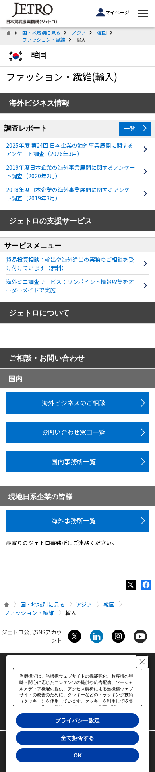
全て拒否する (77, 738)
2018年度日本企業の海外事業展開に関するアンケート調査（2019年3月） (70, 194)
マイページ (117, 12)
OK (78, 755)
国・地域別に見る (41, 32)
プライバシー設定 (77, 720)
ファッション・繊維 (43, 39)
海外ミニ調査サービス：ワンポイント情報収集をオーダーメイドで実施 (70, 286)
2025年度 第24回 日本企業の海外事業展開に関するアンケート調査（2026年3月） (69, 149)
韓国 (102, 32)
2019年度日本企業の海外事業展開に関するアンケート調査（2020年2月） (70, 171)
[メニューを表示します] (143, 13)
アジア (79, 32)
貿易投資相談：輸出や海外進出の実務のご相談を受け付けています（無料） (70, 263)
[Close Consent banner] (142, 661)
